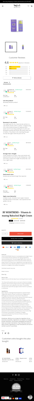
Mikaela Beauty (10, 396)
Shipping (11, 223)
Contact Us (12, 379)
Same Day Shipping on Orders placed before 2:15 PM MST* (17, 1)
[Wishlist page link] (28, 6)
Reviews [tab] (6, 82)
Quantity (4, 230)
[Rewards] (30, 397)
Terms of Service (18, 380)
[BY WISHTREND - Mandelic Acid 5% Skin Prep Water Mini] (8, 350)
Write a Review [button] (18, 78)
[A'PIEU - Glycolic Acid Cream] (22, 350)
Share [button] (6, 105)
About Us (6, 379)
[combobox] (5, 398)
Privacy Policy (20, 379)
